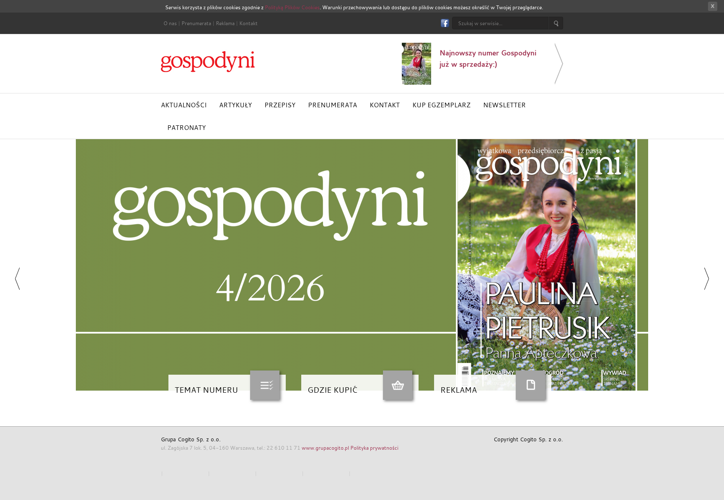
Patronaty (186, 127)
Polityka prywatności (374, 447)
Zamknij (712, 6)
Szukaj (555, 23)
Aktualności (184, 105)
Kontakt (248, 23)
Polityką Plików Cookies (292, 7)
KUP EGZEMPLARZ (441, 105)
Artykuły (235, 105)
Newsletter (504, 105)
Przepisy (279, 105)
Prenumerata (196, 23)
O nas (170, 23)
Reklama (225, 23)
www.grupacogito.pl (325, 447)
